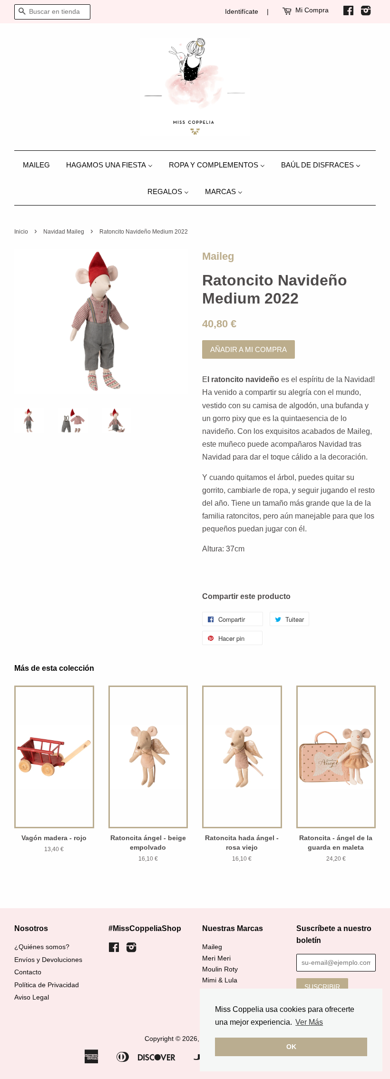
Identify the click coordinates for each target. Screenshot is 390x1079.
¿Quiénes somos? (41, 947)
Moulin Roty (220, 969)
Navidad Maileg (63, 231)
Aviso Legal (31, 997)
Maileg (218, 256)
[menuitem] (40, 164)
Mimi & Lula (219, 980)
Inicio (21, 231)
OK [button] (291, 1046)
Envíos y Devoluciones (48, 959)
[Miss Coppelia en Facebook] (348, 12)
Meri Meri (216, 958)
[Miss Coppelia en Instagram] (366, 12)
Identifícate (241, 11)
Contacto (27, 972)
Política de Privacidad (46, 985)
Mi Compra (312, 10)
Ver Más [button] (309, 1022)
